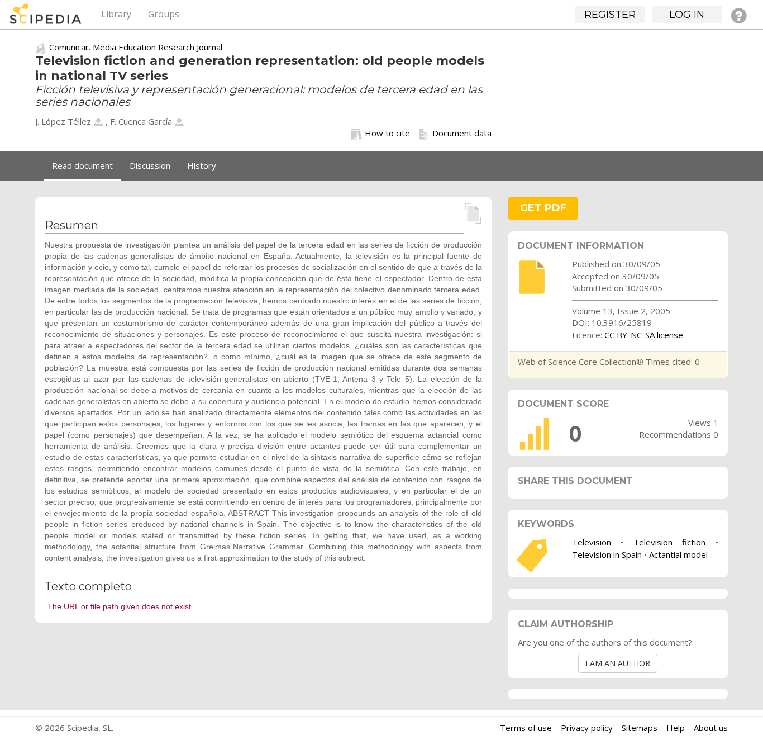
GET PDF (543, 208)
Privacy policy (587, 727)
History (201, 165)
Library (116, 14)
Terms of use (526, 727)
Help (675, 727)
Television (591, 542)
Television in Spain (607, 554)
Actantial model (678, 554)
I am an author (617, 663)
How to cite (387, 133)
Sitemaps (639, 727)
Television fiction (669, 542)
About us (711, 727)
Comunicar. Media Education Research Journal (135, 47)
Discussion (150, 165)
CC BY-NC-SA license (643, 334)
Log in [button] (686, 14)
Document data (462, 133)
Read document (82, 165)
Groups (163, 14)
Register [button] (610, 14)
